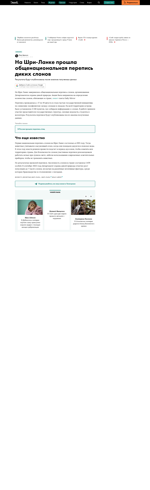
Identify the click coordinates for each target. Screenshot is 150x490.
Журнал (52, 2)
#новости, (19, 177)
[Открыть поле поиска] (99, 2)
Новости (27, 2)
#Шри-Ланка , (47, 177)
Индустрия (73, 2)
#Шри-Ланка (36, 177)
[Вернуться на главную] (14, 2)
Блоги (36, 2)
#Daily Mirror (57, 177)
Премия (62, 2)
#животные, (27, 177)
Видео (89, 2)
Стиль (82, 2)
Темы (43, 2)
